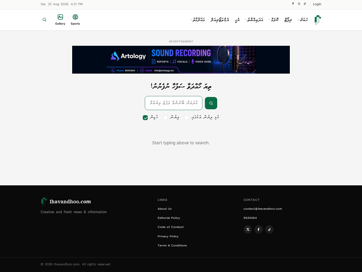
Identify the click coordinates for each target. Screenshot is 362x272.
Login (317, 4)
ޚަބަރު (303, 19)
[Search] (44, 20)
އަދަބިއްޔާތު (254, 19)
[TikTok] (304, 5)
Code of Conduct (171, 227)
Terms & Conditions (172, 246)
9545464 (250, 218)
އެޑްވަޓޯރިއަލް (220, 19)
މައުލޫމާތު (198, 19)
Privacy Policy (168, 237)
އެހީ (237, 19)
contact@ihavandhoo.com (263, 209)
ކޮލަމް (274, 19)
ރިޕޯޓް (288, 19)
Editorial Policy (169, 218)
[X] (298, 5)
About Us (165, 209)
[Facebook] (293, 5)
